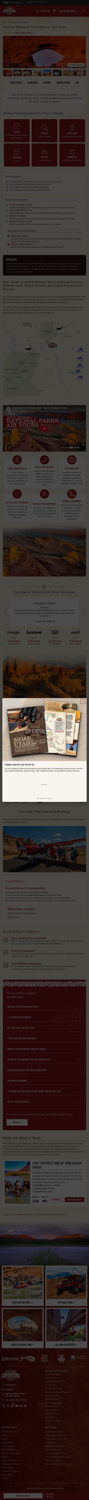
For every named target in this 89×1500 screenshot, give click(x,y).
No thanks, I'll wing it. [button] (44, 798)
